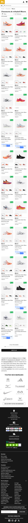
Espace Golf (4, 487)
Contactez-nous (14, 414)
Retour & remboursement (7, 472)
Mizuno (3, 34)
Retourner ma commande (7, 461)
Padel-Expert (18, 484)
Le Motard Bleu (4, 500)
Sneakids (17, 494)
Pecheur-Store (18, 486)
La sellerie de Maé (5, 498)
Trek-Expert (17, 498)
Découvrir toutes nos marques (14, 404)
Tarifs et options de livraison (7, 476)
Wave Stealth (7, 363)
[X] (19, 520)
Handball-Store (4, 494)
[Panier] (27, 2)
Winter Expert (18, 503)
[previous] (1, 389)
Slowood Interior (18, 489)
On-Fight (17, 483)
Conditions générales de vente (8, 470)
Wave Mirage (13, 363)
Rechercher (8, 5)
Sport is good (18, 495)
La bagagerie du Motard (6, 497)
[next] (27, 389)
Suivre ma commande (6, 459)
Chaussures (8, 8)
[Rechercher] (5, 5)
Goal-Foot (3, 492)
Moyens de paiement (6, 475)
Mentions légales (5, 473)
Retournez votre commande (14, 439)
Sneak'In (17, 492)
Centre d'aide (4, 457)
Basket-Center (4, 483)
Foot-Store (3, 489)
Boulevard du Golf (5, 484)
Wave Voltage (20, 363)
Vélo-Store (17, 502)
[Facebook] (9, 520)
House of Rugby (5, 495)
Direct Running (4, 486)
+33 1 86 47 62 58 (14, 419)
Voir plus (14, 350)
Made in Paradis (5, 502)
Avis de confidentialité (6, 478)
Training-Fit (17, 497)
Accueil (2, 8)
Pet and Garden (18, 487)
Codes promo (4, 462)
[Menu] (1, 5)
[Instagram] (12, 520)
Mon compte (4, 456)
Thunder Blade (19, 365)
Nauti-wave (3, 503)
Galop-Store (4, 491)
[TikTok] (16, 520)
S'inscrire (22, 512)
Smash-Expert (18, 491)
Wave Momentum (11, 365)
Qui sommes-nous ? (5, 467)
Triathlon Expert (18, 500)
